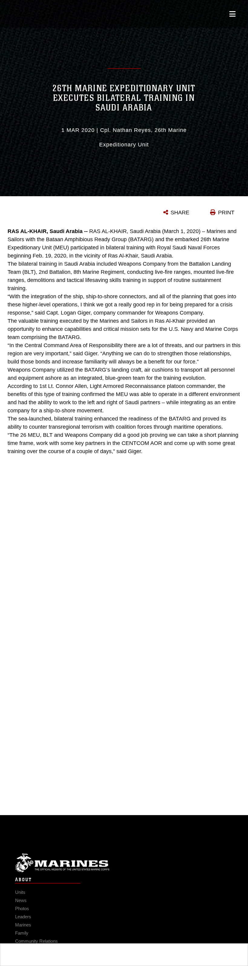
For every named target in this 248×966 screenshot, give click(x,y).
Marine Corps (124, 863)
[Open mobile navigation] (232, 14)
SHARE (180, 213)
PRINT (226, 213)
